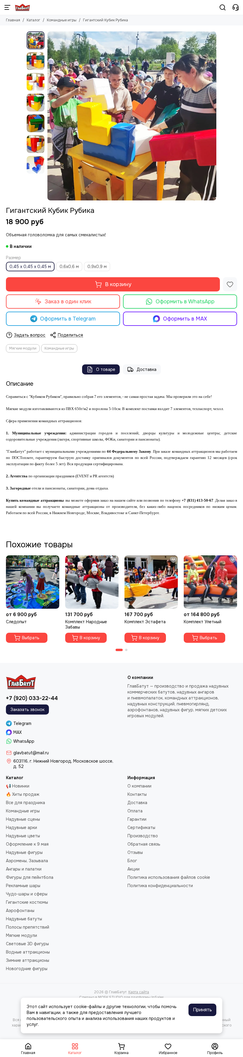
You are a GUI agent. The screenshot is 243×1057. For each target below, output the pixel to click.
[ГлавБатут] (22, 7)
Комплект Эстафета (145, 621)
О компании (139, 786)
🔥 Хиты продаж (22, 794)
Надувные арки (21, 827)
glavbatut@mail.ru (31, 752)
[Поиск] (222, 7)
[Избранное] (230, 284)
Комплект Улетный (202, 621)
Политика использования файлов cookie (168, 877)
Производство (142, 835)
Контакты (137, 794)
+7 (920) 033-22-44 (32, 698)
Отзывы (135, 852)
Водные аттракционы (28, 952)
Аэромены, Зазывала (27, 860)
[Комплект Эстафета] (151, 582)
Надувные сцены (23, 819)
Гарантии (136, 819)
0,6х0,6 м (69, 266)
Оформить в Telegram (68, 318)
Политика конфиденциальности (160, 885)
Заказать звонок (27, 709)
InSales (157, 997)
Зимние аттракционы (27, 960)
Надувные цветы (23, 835)
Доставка (146, 369)
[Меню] (7, 7)
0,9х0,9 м (97, 266)
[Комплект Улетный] (210, 582)
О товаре (105, 369)
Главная (13, 20)
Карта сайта (138, 992)
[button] (50, 115)
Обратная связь (143, 844)
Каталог (33, 20)
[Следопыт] (32, 582)
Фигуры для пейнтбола (29, 877)
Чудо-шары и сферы (26, 894)
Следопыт (16, 621)
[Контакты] (235, 7)
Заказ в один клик (68, 301)
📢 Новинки (17, 786)
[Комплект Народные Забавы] (92, 582)
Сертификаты (141, 827)
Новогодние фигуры (26, 968)
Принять (202, 1010)
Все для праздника (25, 802)
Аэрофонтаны (20, 910)
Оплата (135, 811)
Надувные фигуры (24, 852)
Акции (133, 869)
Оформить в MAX (185, 318)
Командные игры (61, 20)
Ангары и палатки (23, 869)
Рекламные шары (23, 885)
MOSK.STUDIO (110, 997)
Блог (132, 860)
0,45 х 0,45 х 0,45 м (30, 266)
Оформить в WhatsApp (185, 301)
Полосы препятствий (27, 927)
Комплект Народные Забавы (86, 624)
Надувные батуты (24, 919)
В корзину (118, 284)
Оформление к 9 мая (27, 844)
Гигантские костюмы (27, 902)
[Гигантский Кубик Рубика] (131, 115)
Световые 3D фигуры (27, 943)
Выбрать (30, 637)
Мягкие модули (22, 348)
